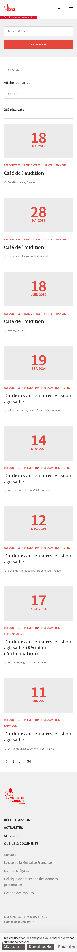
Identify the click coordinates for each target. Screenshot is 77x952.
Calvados (10, 726)
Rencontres (32, 165)
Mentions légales (16, 870)
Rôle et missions (18, 819)
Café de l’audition (24, 174)
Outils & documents (21, 843)
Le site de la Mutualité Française (28, 862)
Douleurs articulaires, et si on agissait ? (37, 399)
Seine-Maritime (14, 634)
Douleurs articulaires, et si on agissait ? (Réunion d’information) (37, 648)
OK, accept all (13, 946)
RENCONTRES (12, 165)
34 (29, 761)
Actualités (13, 827)
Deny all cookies (40, 946)
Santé (48, 165)
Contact (10, 854)
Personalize (66, 946)
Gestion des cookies (19, 892)
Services (11, 835)
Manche (61, 165)
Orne (67, 387)
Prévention (32, 387)
